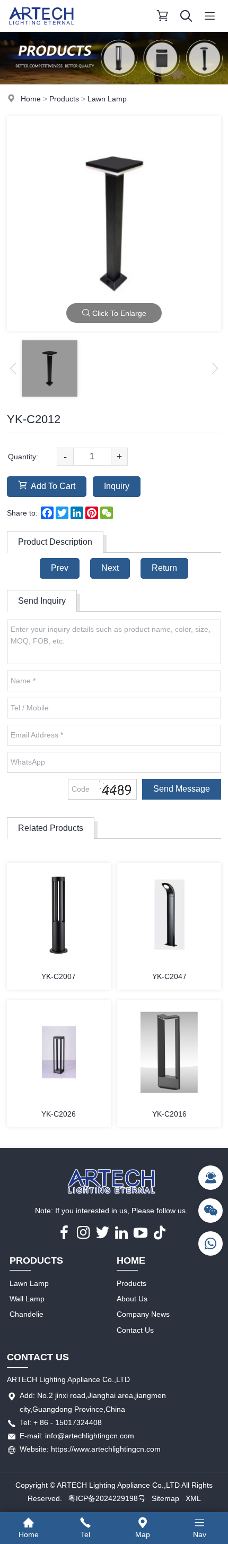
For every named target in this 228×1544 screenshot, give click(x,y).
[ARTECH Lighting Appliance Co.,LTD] (41, 29)
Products (64, 99)
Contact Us (135, 1330)
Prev (59, 567)
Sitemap (165, 1498)
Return (164, 567)
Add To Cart (53, 486)
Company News (143, 1314)
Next (110, 567)
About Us (132, 1298)
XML (193, 1498)
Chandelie (26, 1314)
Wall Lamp (27, 1298)
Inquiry (116, 486)
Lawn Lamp (107, 99)
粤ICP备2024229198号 (106, 1498)
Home (31, 99)
